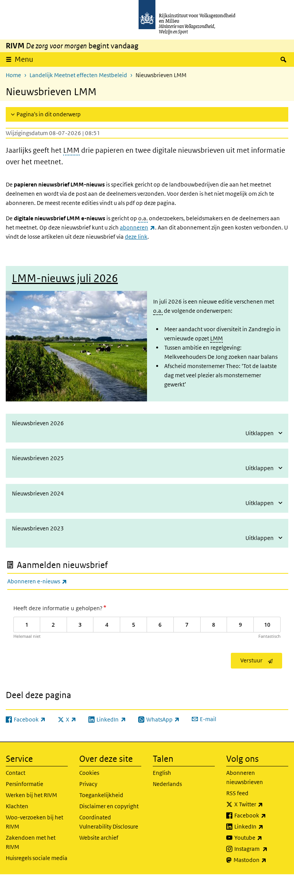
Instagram (261, 848)
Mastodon (261, 859)
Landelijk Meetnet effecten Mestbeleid (78, 75)
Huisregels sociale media (36, 858)
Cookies (89, 772)
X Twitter (261, 804)
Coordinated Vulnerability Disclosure (108, 822)
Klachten (17, 806)
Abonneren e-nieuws (54, 581)
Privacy (88, 784)
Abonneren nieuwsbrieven (244, 777)
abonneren (137, 227)
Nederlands (167, 784)
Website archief (98, 837)
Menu (24, 59)
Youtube (261, 837)
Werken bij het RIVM (31, 795)
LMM (71, 150)
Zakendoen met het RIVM (31, 842)
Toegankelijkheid (101, 795)
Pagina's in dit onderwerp (48, 114)
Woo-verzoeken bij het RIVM (34, 822)
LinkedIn (261, 826)
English (162, 772)
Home (13, 75)
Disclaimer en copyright (109, 806)
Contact (15, 772)
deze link (136, 236)
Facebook (261, 815)
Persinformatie (24, 784)
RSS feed (237, 793)
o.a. (143, 218)
